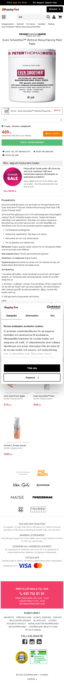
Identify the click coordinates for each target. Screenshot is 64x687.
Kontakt (57, 617)
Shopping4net (8, 24)
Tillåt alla (32, 368)
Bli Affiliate (40, 620)
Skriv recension (44, 152)
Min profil (9, 617)
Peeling (51, 24)
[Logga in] (54, 17)
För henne (31, 24)
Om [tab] (52, 315)
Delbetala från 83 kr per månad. (17, 135)
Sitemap (44, 675)
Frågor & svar (23, 617)
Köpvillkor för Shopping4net (43, 624)
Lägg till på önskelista (18, 152)
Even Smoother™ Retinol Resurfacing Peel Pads (21, 27)
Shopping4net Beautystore (43, 627)
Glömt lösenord (42, 617)
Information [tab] (32, 315)
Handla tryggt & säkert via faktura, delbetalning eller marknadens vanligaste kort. (32, 561)
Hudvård (41, 24)
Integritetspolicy (16, 624)
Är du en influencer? (20, 620)
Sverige (31, 679)
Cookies (52, 620)
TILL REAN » (9, 191)
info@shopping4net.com (32, 604)
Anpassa (30, 377)
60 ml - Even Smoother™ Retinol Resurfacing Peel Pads (36, 110)
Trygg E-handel (33, 630)
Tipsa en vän (12, 155)
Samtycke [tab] (11, 315)
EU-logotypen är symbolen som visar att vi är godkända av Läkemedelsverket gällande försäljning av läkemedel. (32, 549)
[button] (60, 17)
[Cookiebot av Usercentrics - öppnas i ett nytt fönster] (46, 307)
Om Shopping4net (17, 627)
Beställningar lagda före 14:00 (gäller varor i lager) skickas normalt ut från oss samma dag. (32, 538)
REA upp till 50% (17, 2)
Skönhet (20, 24)
